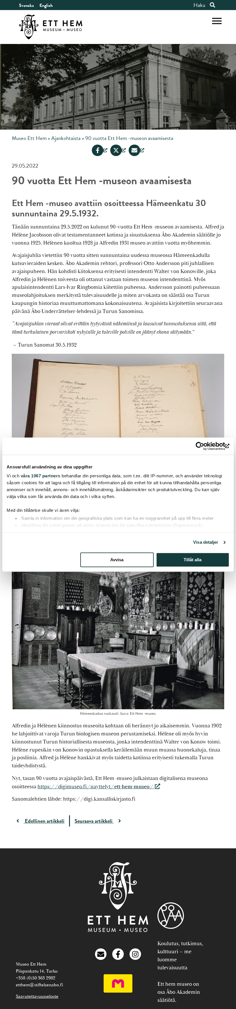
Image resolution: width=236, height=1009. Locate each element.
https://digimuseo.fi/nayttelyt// (95, 786)
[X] (118, 150)
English (46, 5)
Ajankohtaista (66, 138)
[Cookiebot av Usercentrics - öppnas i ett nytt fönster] (204, 446)
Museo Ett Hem (29, 138)
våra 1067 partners (40, 475)
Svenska (26, 5)
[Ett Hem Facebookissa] (118, 956)
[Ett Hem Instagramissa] (135, 956)
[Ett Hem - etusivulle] (50, 27)
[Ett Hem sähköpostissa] (100, 956)
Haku (199, 5)
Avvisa (116, 559)
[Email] (136, 150)
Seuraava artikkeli (94, 821)
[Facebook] (99, 150)
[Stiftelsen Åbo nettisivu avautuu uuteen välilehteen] (170, 916)
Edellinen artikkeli (44, 821)
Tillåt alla (192, 559)
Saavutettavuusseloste (37, 996)
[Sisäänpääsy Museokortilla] (118, 991)
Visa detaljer (205, 542)
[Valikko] (217, 20)
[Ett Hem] (118, 930)
